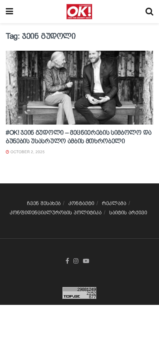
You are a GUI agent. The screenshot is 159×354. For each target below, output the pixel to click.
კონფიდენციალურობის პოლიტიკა (55, 212)
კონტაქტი (81, 203)
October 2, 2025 (27, 152)
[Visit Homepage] (79, 11)
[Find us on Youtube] (86, 261)
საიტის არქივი (128, 212)
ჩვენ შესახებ (44, 203)
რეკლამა (114, 203)
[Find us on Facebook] (67, 261)
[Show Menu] (9, 11)
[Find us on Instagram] (76, 261)
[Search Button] (149, 11)
